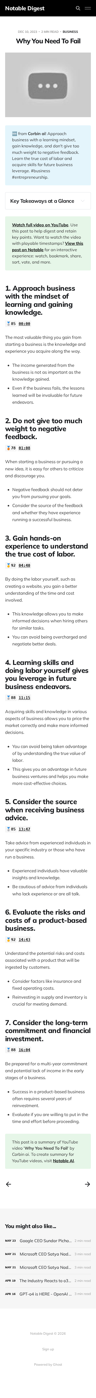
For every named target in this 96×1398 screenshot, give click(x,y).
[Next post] (87, 1184)
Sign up (48, 1349)
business (70, 32)
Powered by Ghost (48, 1364)
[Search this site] (78, 8)
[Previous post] (8, 1184)
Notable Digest (25, 8)
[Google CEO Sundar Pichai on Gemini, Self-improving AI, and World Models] (48, 1240)
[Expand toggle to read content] (83, 201)
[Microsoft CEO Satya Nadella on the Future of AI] (48, 1254)
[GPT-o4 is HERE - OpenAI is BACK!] (48, 1294)
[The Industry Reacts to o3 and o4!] (48, 1280)
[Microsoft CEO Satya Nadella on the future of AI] (48, 1267)
